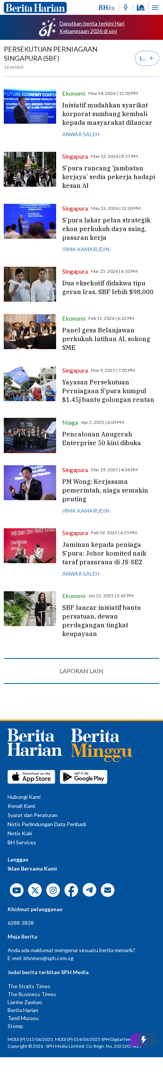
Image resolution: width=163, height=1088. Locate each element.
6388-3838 (21, 923)
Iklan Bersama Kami (32, 868)
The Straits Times (29, 986)
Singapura (75, 156)
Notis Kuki (20, 833)
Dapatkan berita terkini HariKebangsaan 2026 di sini (92, 27)
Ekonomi (73, 93)
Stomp (15, 1026)
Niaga (70, 422)
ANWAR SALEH (80, 134)
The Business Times (32, 994)
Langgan (18, 859)
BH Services (22, 842)
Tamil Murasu (23, 1018)
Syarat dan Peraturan (33, 815)
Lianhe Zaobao (25, 1002)
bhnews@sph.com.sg (49, 958)
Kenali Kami (21, 806)
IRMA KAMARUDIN (86, 249)
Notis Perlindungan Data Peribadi (47, 824)
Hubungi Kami (24, 797)
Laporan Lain (81, 670)
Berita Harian (23, 1010)
